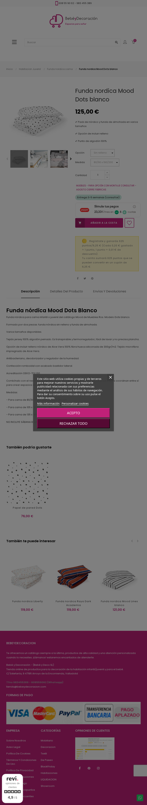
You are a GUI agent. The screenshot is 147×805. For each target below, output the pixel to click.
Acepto (73, 413)
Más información (48, 403)
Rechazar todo (73, 423)
